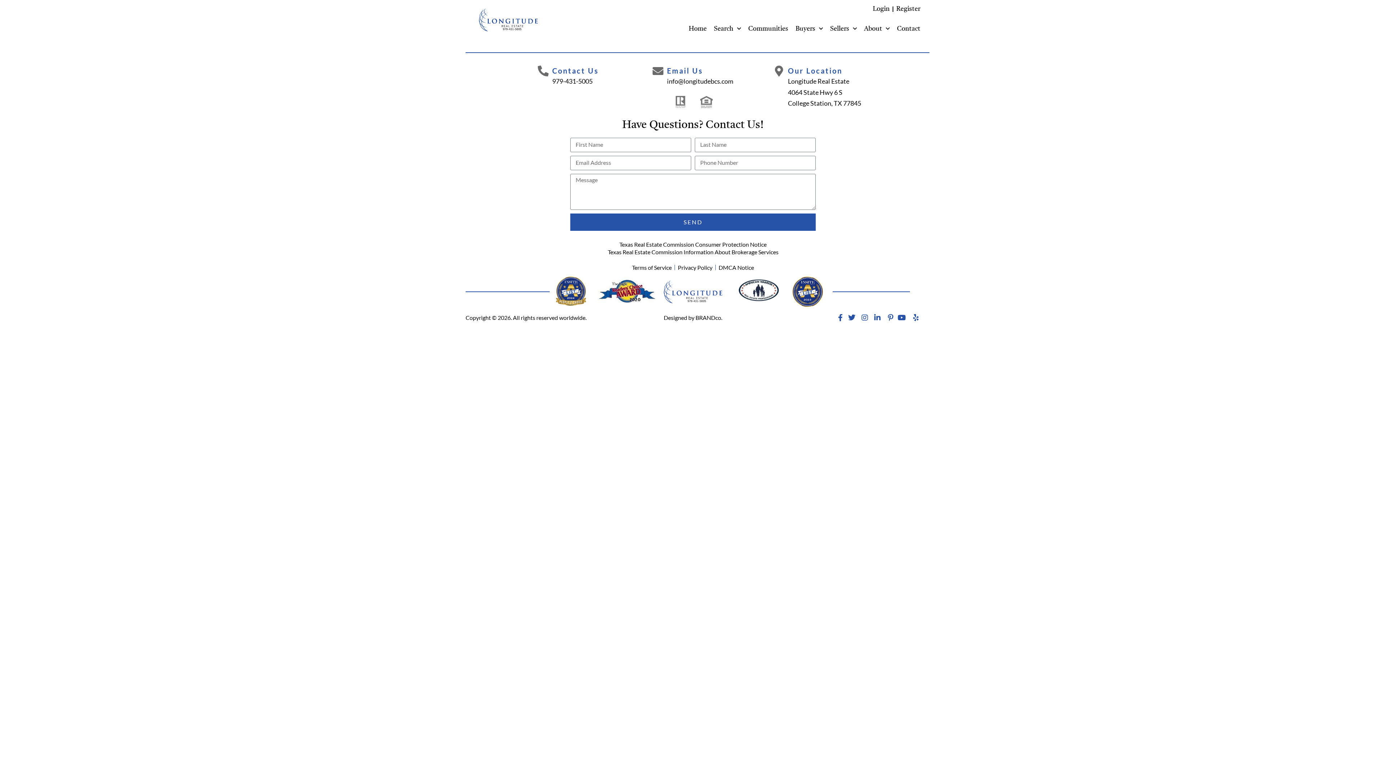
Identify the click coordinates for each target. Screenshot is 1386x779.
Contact (908, 29)
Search (723, 29)
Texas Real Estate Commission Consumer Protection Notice (693, 244)
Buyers (805, 29)
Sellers (839, 29)
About (873, 29)
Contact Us (575, 70)
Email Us (685, 70)
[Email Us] (658, 71)
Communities (768, 29)
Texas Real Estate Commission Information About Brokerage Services (693, 251)
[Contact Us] (543, 71)
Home (698, 29)
